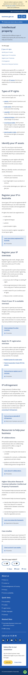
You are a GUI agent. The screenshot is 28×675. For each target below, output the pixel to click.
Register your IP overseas (8, 58)
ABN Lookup (6, 628)
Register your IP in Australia (9, 55)
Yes (5, 563)
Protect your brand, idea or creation (13, 22)
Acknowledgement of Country (11, 586)
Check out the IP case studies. (12, 547)
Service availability (8, 593)
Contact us (6, 583)
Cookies (5, 605)
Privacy (5, 589)
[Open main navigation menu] (24, 16)
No (14, 563)
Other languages (7, 611)
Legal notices (6, 608)
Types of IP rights (7, 49)
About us (5, 580)
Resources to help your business (10, 64)
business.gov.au (8, 17)
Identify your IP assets (7, 52)
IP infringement (6, 61)
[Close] (26, 1)
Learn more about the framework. (14, 520)
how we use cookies (11, 5)
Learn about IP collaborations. (12, 471)
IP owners (12, 80)
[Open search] (20, 16)
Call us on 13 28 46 (9, 636)
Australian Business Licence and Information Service (12, 624)
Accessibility (6, 601)
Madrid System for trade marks (13, 359)
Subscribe (8, 662)
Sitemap (5, 614)
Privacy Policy (17, 662)
